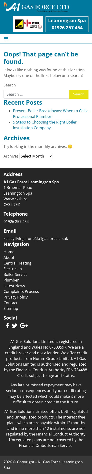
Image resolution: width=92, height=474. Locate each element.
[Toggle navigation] (6, 38)
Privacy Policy (16, 297)
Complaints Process (21, 291)
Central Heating (17, 263)
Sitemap (11, 308)
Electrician (13, 268)
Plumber (11, 280)
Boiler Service (16, 274)
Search (10, 85)
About (9, 257)
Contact (10, 302)
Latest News (14, 285)
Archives (11, 156)
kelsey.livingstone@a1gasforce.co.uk (36, 238)
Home (9, 251)
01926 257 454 (67, 27)
